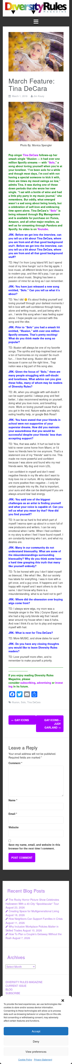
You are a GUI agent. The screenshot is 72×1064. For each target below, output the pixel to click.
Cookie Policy (25, 1059)
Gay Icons (20, 720)
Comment (15, 763)
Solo (52, 162)
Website (13, 827)
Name (12, 800)
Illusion (15, 702)
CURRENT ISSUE (16, 986)
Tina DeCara (30, 155)
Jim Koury (38, 96)
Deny (36, 1041)
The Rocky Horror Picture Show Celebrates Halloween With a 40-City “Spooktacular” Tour (32, 901)
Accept (36, 1031)
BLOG (9, 989)
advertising (44, 682)
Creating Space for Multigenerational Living (34, 911)
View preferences (36, 1051)
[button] (63, 1000)
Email (12, 814)
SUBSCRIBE (13, 993)
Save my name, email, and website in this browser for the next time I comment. (34, 846)
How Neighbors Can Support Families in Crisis (36, 919)
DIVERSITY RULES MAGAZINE (24, 982)
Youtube (42, 229)
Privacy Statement (43, 1059)
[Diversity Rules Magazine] (36, 8)
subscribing (27, 682)
